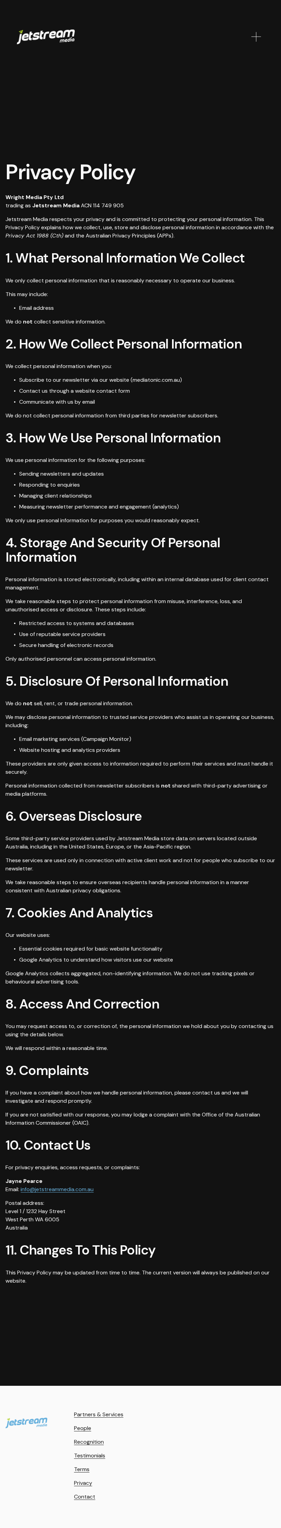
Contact (84, 1496)
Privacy (83, 1483)
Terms (81, 1469)
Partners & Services (98, 1414)
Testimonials (89, 1455)
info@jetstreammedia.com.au (57, 1189)
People (82, 1428)
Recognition (89, 1441)
